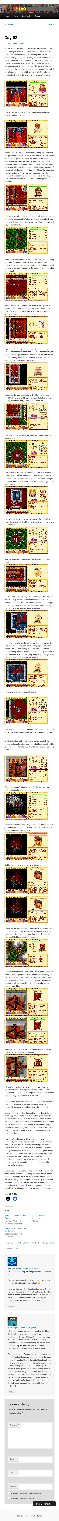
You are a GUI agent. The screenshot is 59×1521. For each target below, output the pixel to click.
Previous (9, 24)
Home (7, 16)
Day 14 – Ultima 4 (37, 1215)
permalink (50, 1243)
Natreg (10, 1268)
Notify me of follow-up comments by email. (26, 1493)
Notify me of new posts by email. (23, 1498)
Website (12, 1486)
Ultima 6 (26, 1243)
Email (13, 1472)
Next (51, 24)
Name (13, 1459)
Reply (12, 1306)
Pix (33, 1243)
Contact (37, 16)
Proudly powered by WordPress (29, 1516)
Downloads (26, 16)
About (16, 16)
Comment (14, 1425)
